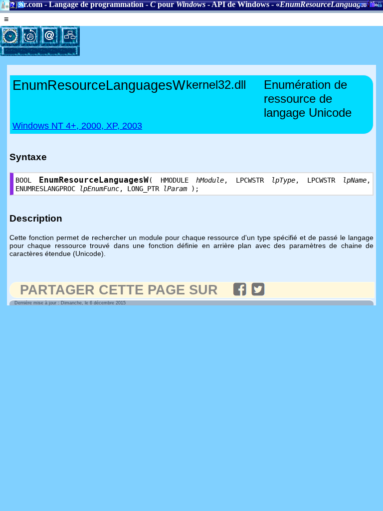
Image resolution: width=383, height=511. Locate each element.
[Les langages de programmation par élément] (10, 36)
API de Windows (240, 4)
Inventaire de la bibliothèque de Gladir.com (371, 3)
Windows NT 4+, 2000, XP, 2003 (77, 126)
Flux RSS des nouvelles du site (18, 6)
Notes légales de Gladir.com (11, 6)
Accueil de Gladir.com (4, 4)
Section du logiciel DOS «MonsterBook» (363, 6)
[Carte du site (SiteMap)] (70, 36)
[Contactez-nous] (50, 36)
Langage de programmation (96, 4)
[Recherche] (30, 36)
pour (177, 4)
